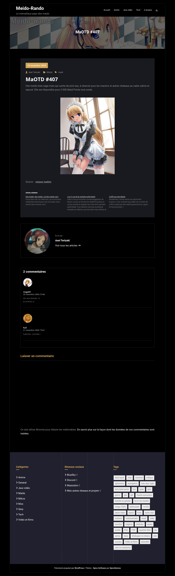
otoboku (139, 524)
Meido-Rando (30, 8)
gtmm (117, 495)
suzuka (118, 542)
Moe (20, 503)
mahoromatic (132, 518)
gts (125, 495)
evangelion (132, 483)
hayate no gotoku (123, 501)
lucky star (149, 512)
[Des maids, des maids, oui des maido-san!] (46, 201)
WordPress (79, 568)
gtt (132, 495)
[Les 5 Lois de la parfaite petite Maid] (88, 203)
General (22, 482)
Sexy (20, 509)
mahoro (118, 518)
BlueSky (71, 474)
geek (142, 489)
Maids (49, 72)
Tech (20, 514)
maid (60, 72)
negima (129, 524)
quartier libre (145, 530)
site (155, 536)
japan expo (120, 512)
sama (117, 536)
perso (149, 524)
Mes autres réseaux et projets (83, 490)
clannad (139, 477)
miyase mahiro (43, 181)
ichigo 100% (120, 507)
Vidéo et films (25, 519)
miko (152, 518)
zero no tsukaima (123, 547)
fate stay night (147, 483)
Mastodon (72, 485)
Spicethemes (115, 568)
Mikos (21, 498)
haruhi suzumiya (144, 495)
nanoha (118, 524)
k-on (139, 512)
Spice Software (99, 568)
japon (131, 512)
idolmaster (134, 507)
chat (130, 477)
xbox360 (145, 542)
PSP (134, 530)
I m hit (146, 507)
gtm (149, 489)
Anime (21, 477)
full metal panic (122, 489)
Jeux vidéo (24, 488)
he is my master (141, 501)
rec (155, 530)
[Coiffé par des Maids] (130, 202)
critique (149, 477)
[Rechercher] (157, 10)
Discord (71, 480)
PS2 (126, 530)
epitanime (119, 483)
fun (134, 489)
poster (118, 530)
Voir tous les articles (66, 245)
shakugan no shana (141, 536)
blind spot (119, 477)
